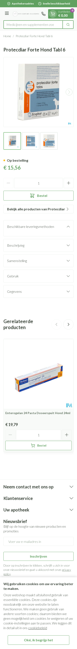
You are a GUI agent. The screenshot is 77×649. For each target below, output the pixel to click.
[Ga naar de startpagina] (26, 14)
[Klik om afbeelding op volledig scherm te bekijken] (38, 92)
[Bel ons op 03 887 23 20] (43, 14)
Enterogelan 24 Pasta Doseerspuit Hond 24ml (37, 413)
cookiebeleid (37, 628)
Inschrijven (38, 556)
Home (7, 36)
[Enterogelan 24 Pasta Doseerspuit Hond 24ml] (38, 374)
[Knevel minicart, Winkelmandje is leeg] (53, 14)
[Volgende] (69, 92)
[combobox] (33, 24)
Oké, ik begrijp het (38, 640)
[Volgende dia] (68, 324)
